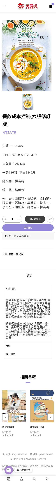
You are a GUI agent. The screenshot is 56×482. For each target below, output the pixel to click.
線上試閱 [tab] (11, 354)
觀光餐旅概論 (8, 427)
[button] (50, 6)
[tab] (29, 276)
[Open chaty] (9, 470)
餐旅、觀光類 (16, 254)
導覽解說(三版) (37, 427)
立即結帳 (28, 227)
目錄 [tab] (8, 346)
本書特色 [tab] (11, 288)
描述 (29, 276)
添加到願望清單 (50, 219)
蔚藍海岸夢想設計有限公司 (15, 469)
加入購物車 (35, 219)
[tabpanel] (28, 317)
